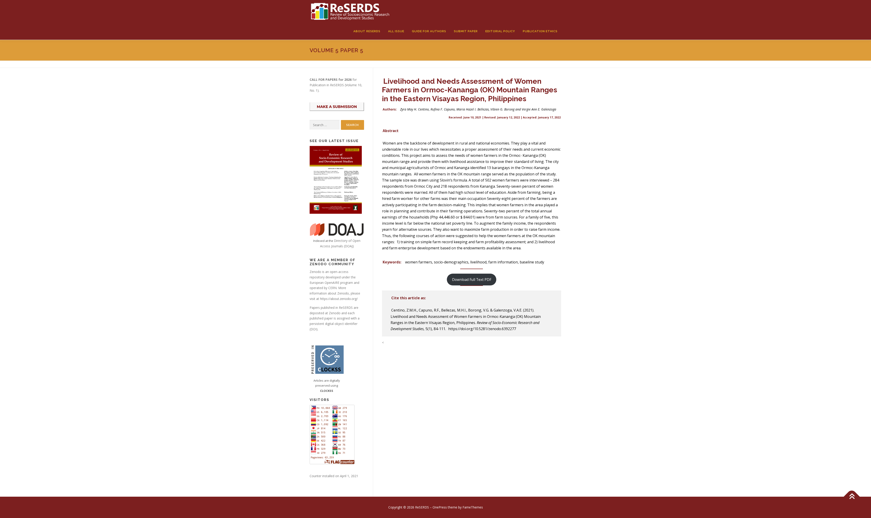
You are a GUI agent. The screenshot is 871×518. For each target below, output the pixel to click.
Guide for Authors (429, 31)
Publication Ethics (540, 31)
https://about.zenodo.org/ (339, 299)
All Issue (396, 31)
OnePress (440, 507)
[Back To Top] (852, 497)
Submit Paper (466, 31)
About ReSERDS (366, 31)
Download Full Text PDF (471, 279)
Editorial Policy (500, 31)
